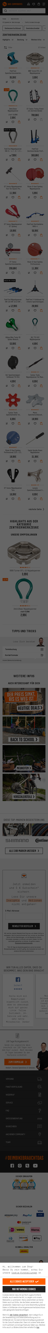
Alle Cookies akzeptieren (22, 1281)
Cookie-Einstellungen (24, 1272)
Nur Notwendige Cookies (24, 1289)
